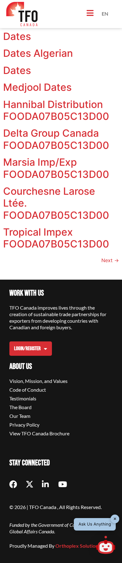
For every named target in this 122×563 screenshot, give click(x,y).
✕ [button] (115, 518)
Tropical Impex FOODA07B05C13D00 (56, 238)
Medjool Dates (37, 87)
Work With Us (26, 293)
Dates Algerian (38, 53)
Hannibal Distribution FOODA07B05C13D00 (56, 110)
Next (110, 260)
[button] (106, 546)
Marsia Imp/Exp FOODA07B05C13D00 (56, 168)
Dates (17, 36)
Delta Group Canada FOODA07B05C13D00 (56, 139)
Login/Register (27, 348)
